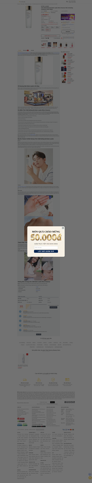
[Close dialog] (63, 228)
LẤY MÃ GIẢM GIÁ (46, 251)
